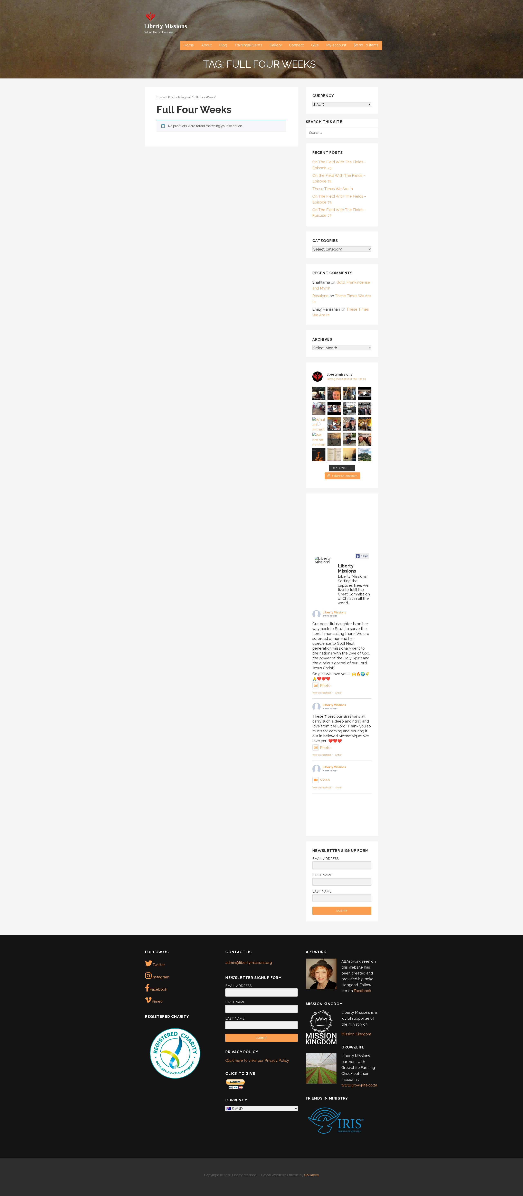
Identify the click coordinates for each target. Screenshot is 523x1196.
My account (336, 45)
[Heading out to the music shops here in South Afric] (349, 439)
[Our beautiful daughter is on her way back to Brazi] (334, 393)
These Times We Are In (332, 189)
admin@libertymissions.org (248, 962)
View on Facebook (321, 692)
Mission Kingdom (356, 1034)
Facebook (158, 989)
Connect (296, 45)
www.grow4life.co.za (359, 1085)
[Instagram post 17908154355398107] (364, 454)
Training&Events (248, 45)
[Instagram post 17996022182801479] (364, 393)
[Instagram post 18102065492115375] (334, 439)
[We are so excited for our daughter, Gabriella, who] (319, 439)
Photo (325, 685)
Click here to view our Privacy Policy (257, 1060)
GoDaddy (311, 1175)
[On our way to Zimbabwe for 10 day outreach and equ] (349, 424)
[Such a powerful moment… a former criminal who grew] (319, 408)
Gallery (275, 45)
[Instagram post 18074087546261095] (349, 454)
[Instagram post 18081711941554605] (364, 439)
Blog (223, 45)
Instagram (160, 977)
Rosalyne (320, 296)
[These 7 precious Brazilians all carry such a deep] (349, 393)
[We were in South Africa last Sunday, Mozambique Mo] (319, 393)
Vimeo (157, 1001)
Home (188, 45)
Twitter (158, 965)
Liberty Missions (165, 26)
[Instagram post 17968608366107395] (334, 454)
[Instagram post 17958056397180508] (349, 408)
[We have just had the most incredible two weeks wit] (334, 408)
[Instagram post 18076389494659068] (334, 424)
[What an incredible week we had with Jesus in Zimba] (319, 424)
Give (315, 45)
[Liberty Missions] (324, 560)
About (206, 45)
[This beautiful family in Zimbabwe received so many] (364, 408)
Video (325, 780)
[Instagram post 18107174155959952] (364, 424)
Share (338, 692)
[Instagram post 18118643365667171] (319, 454)
